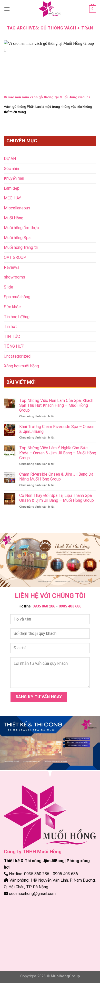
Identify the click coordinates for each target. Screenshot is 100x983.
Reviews (11, 267)
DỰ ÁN (10, 158)
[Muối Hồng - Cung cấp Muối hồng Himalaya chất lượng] (50, 9)
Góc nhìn (11, 168)
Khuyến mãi (14, 178)
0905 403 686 (70, 606)
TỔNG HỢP (14, 346)
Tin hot (10, 326)
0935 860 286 (44, 606)
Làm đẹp (11, 188)
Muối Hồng (13, 218)
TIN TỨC (12, 336)
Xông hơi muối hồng (21, 366)
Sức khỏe (12, 306)
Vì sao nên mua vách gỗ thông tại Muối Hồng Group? (47, 97)
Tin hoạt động (16, 316)
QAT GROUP (15, 257)
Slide (8, 287)
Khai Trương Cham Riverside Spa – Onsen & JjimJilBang (56, 429)
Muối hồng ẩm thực (21, 227)
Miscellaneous (17, 208)
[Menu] (7, 9)
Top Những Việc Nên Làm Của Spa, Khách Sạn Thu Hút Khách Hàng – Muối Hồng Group (56, 405)
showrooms (14, 277)
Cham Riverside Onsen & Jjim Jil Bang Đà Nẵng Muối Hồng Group (56, 477)
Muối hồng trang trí (21, 247)
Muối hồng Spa (17, 237)
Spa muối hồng (17, 296)
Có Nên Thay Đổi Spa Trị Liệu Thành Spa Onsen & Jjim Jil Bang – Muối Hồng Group (56, 498)
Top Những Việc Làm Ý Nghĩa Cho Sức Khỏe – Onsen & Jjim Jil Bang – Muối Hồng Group (57, 452)
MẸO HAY (12, 198)
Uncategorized (17, 356)
